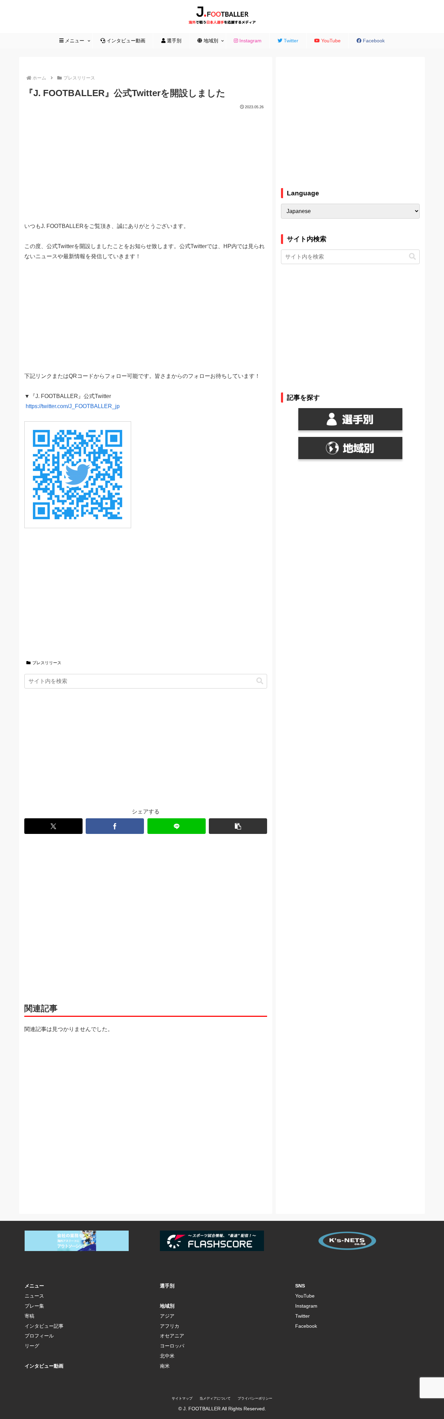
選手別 (167, 1286)
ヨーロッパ (172, 1346)
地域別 (167, 1306)
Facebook (306, 1326)
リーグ (32, 1346)
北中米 (167, 1356)
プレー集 (34, 1306)
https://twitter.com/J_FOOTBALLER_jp (73, 406)
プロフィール (39, 1335)
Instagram (306, 1306)
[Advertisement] (145, 163)
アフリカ (169, 1326)
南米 (165, 1366)
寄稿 (29, 1316)
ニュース (34, 1296)
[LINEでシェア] (176, 826)
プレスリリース (46, 662)
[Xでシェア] (53, 826)
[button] (260, 681)
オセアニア (172, 1335)
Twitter (302, 1316)
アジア (167, 1316)
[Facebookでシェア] (115, 826)
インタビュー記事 (44, 1326)
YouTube (305, 1296)
